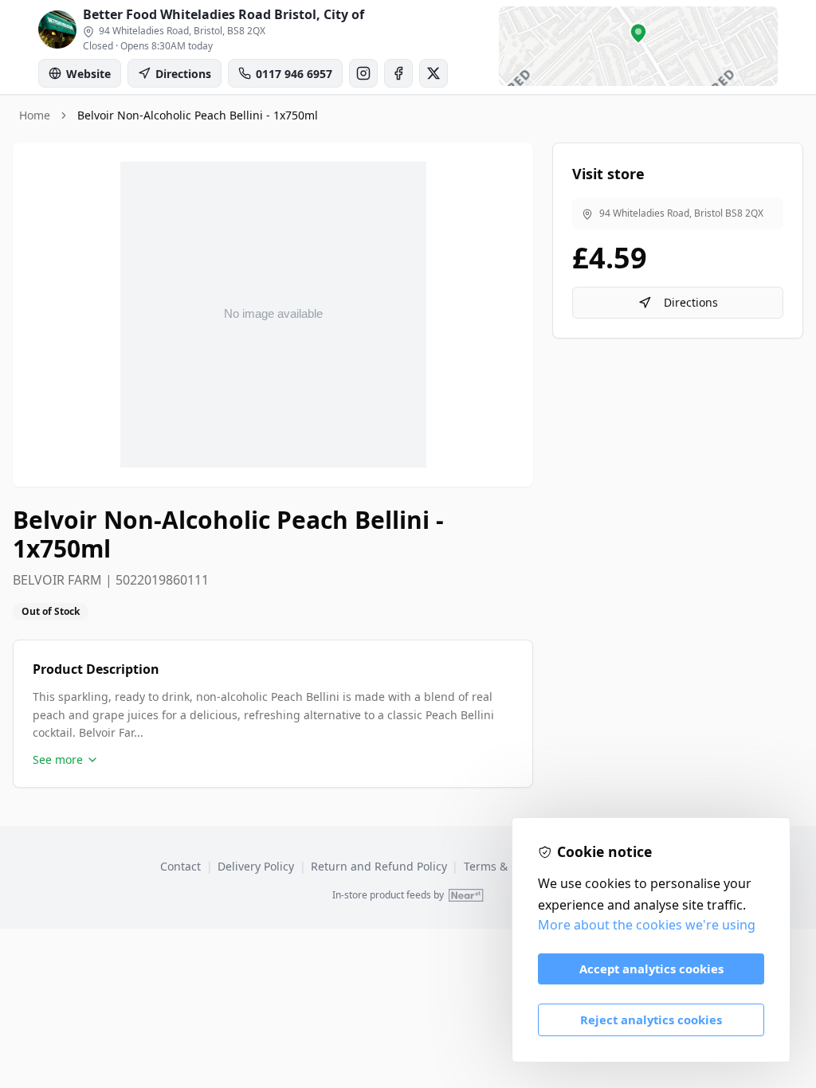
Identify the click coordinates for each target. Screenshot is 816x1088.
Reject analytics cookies (651, 1019)
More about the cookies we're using (646, 924)
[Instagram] (363, 73)
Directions (691, 302)
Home (34, 115)
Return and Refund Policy (379, 866)
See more (58, 759)
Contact (180, 866)
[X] (433, 73)
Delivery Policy (256, 866)
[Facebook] (398, 73)
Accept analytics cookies (651, 968)
